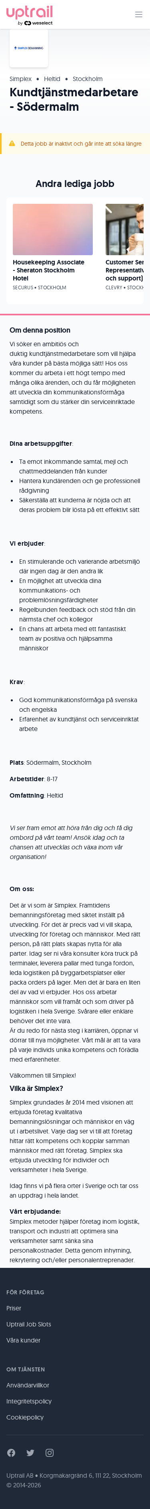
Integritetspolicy (29, 1401)
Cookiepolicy (25, 1417)
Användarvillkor (27, 1385)
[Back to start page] (29, 14)
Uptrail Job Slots (28, 1324)
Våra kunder (23, 1340)
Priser (13, 1308)
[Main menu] (139, 14)
